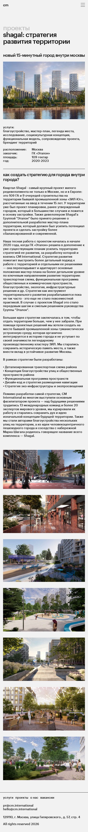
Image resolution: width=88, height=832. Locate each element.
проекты (16, 27)
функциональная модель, (22, 139)
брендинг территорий (20, 142)
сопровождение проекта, (61, 139)
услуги (8, 797)
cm (6, 5)
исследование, (14, 135)
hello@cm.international (20, 809)
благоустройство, (17, 131)
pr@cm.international (18, 805)
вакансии (47, 797)
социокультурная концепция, (48, 135)
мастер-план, (41, 131)
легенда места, (63, 131)
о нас (34, 797)
